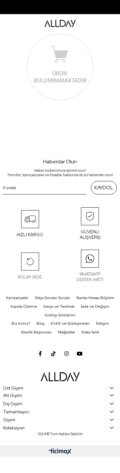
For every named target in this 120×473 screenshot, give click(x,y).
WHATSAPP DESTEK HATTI (89, 276)
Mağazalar (66, 332)
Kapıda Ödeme (24, 306)
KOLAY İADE (30, 277)
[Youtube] (79, 353)
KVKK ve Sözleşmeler (70, 323)
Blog (40, 323)
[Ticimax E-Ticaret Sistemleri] (60, 452)
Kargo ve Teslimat (59, 306)
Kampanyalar (17, 297)
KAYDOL (103, 188)
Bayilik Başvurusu (36, 332)
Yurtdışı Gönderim (60, 315)
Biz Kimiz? (21, 323)
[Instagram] (66, 353)
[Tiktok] (53, 353)
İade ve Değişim (95, 306)
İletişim (102, 323)
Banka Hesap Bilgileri (95, 297)
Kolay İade (90, 332)
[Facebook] (40, 353)
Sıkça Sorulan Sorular (52, 297)
